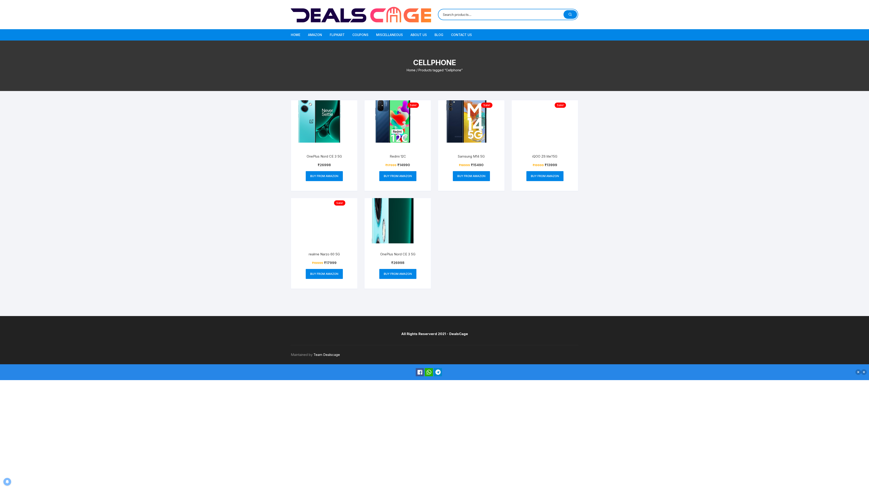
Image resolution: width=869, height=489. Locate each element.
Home (295, 35)
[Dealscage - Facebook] (420, 372)
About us (419, 35)
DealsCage (458, 334)
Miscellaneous (389, 35)
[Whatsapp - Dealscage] (429, 372)
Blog (438, 35)
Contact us (461, 35)
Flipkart (337, 35)
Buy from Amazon (324, 176)
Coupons (360, 35)
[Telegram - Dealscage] (438, 372)
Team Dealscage (326, 354)
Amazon (315, 35)
